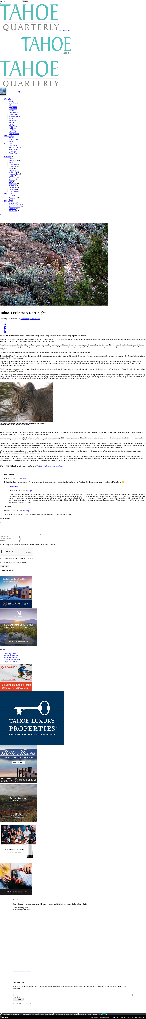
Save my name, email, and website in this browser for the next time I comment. (29, 544)
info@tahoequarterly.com (21, 913)
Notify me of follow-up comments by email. (18, 558)
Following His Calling (11, 655)
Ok (104, 1014)
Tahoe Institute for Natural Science (51, 466)
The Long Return (10, 654)
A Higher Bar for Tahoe (12, 659)
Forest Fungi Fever (10, 657)
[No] (106, 1014)
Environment (25, 319)
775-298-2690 (18, 911)
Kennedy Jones (13, 486)
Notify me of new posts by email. (15, 562)
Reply (25, 478)
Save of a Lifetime (10, 661)
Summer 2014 (35, 319)
